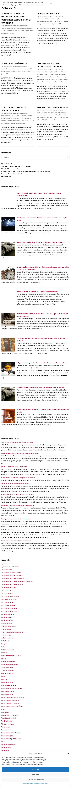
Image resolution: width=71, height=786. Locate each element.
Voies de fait (46, 24)
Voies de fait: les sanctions (52, 107)
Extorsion (4, 653)
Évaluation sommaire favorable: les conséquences (17, 505)
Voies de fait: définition (14, 63)
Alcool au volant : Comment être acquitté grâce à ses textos (37, 291)
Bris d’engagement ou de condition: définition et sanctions (20, 453)
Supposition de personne (9, 715)
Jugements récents (7, 670)
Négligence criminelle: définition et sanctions (16, 519)
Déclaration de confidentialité (41, 783)
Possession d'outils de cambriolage (13, 697)
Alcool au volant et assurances (11, 573)
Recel (3, 709)
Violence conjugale (23, 30)
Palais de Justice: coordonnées (11, 688)
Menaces (59, 21)
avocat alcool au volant (8, 599)
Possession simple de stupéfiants (12, 706)
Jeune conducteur (7, 667)
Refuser (35, 774)
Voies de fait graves (47, 82)
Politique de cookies (28, 783)
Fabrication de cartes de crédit (11, 656)
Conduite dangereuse (8, 626)
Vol (2, 742)
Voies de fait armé (50, 79)
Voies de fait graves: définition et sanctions (15, 483)
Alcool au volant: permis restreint (12, 584)
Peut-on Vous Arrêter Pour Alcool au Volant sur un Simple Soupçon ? (41, 242)
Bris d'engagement (7, 614)
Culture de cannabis (8, 638)
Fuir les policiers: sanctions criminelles (14, 467)
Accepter (35, 769)
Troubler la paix (6, 721)
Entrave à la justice (7, 650)
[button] (68, 754)
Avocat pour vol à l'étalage (10, 611)
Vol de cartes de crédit (8, 745)
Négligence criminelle (8, 685)
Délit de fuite (5, 641)
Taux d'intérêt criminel (8, 718)
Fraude (3, 659)
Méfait (3, 676)
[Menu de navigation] (51, 3)
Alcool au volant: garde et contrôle (12, 579)
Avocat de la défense (8, 605)
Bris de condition (6, 617)
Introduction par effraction (9, 664)
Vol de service (6, 747)
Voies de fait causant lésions (10, 733)
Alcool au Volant (6, 570)
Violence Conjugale (48, 14)
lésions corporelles (7, 673)
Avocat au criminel (53, 74)
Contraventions (6, 629)
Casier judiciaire (6, 623)
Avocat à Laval (10, 69)
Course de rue (6, 635)
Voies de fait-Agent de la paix (11, 739)
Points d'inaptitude (7, 694)
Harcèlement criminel (8, 662)
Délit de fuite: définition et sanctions (13, 530)
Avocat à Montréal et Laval (9, 30)
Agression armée (11, 28)
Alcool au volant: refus (8, 587)
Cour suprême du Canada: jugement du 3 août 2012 (18, 494)
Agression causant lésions (24, 28)
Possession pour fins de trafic (11, 703)
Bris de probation (7, 620)
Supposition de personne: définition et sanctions (17, 442)
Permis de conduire (7, 691)
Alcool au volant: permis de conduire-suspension (17, 581)
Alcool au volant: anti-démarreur (11, 576)
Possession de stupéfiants (10, 700)
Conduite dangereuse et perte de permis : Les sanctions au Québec (40, 387)
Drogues (4, 644)
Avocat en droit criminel (49, 21)
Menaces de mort (7, 682)
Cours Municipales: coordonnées (12, 632)
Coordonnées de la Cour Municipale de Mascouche (18, 478)
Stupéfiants (5, 712)
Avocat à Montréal (20, 69)
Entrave (3, 647)
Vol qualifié (5, 750)
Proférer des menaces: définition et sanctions (16, 541)
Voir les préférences (35, 779)
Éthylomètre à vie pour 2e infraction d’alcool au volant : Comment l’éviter (42, 363)
